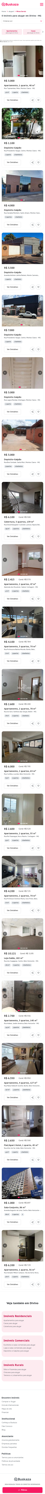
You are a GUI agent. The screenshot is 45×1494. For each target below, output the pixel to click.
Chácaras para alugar (12, 1372)
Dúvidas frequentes (9, 1447)
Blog (3, 1430)
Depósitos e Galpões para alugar (16, 1351)
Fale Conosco (7, 1426)
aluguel (11, 11)
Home (4, 11)
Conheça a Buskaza (9, 1423)
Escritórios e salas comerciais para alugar (19, 1345)
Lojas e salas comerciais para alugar (17, 1348)
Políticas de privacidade (11, 1461)
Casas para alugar (10, 1323)
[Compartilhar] (32, 100)
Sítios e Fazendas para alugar (15, 1369)
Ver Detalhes (12, 100)
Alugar (13, 1402)
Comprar (5, 1402)
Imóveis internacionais (10, 1405)
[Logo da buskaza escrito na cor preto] (22, 1481)
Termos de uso (7, 1465)
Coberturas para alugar (12, 1326)
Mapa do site (7, 1409)
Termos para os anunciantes (12, 1458)
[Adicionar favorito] (38, 100)
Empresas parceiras (9, 1444)
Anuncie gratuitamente (10, 1440)
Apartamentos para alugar (14, 1320)
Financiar (5, 1412)
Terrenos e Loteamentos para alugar (18, 1375)
